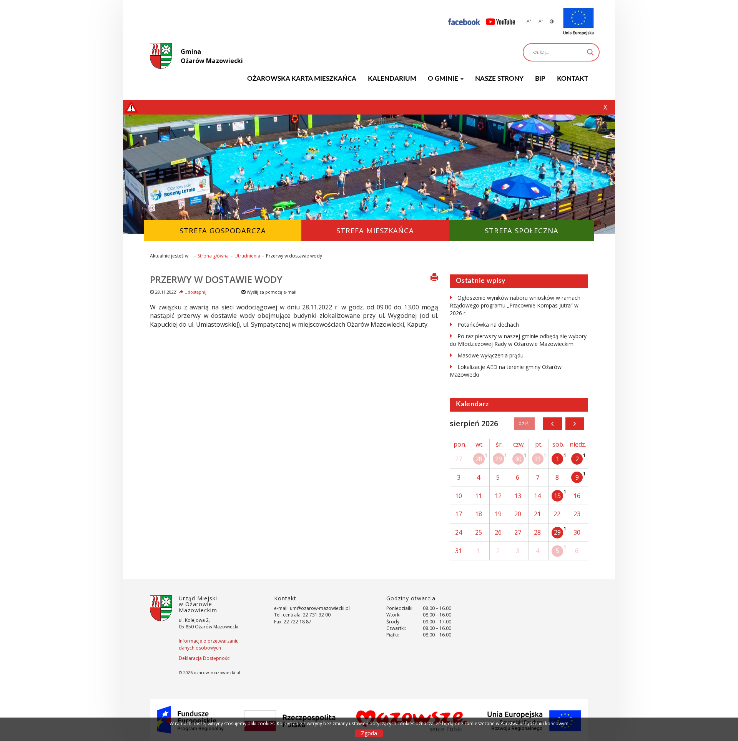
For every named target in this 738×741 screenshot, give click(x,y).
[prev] (552, 423)
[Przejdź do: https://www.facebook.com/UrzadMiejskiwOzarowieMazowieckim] (464, 21)
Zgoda (369, 733)
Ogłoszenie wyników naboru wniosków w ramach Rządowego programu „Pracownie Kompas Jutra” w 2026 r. (515, 305)
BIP (540, 78)
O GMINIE (444, 78)
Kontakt (572, 78)
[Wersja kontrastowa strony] (552, 21)
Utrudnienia (247, 256)
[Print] (434, 278)
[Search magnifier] (590, 52)
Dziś (524, 423)
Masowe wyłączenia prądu (490, 355)
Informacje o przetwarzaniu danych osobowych (209, 644)
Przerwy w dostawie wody (216, 279)
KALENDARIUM (392, 78)
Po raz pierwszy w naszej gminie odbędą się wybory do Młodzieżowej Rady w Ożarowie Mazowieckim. (518, 339)
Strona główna (213, 256)
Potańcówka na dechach (488, 324)
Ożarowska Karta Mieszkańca (301, 78)
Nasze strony (499, 78)
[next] (574, 423)
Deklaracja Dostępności (205, 658)
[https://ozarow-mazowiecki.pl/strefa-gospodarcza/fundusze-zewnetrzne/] (578, 21)
